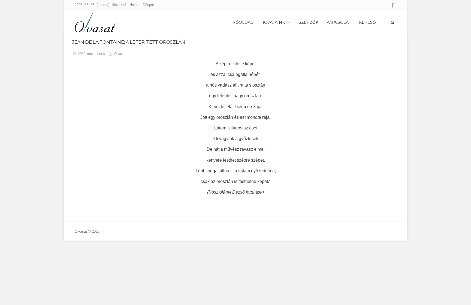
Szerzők (308, 22)
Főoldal (243, 22)
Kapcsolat (339, 22)
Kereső (367, 22)
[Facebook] (392, 5)
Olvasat (81, 231)
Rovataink (273, 22)
